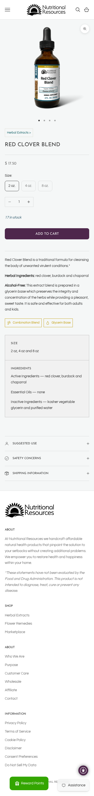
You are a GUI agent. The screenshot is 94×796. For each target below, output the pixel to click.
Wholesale (13, 681)
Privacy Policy (15, 723)
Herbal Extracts (17, 615)
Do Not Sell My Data (20, 765)
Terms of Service (18, 731)
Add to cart (47, 234)
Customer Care (17, 673)
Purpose (11, 665)
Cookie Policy (15, 740)
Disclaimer (13, 748)
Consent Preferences (21, 756)
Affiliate (11, 690)
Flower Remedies (18, 623)
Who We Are (14, 656)
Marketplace (15, 632)
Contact (11, 698)
